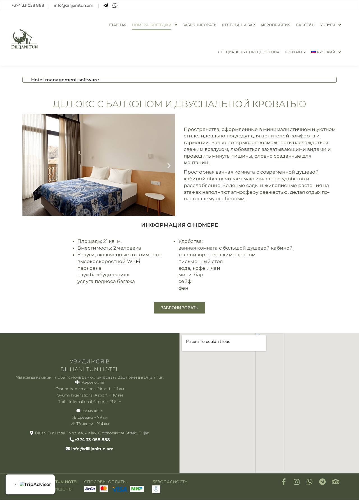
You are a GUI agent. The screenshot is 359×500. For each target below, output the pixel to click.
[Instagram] (296, 481)
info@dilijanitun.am (73, 5)
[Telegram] (322, 481)
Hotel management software (65, 79)
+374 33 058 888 (27, 5)
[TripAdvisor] (335, 481)
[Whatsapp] (309, 481)
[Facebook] (283, 481)
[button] (28, 165)
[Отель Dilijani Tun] (24, 38)
